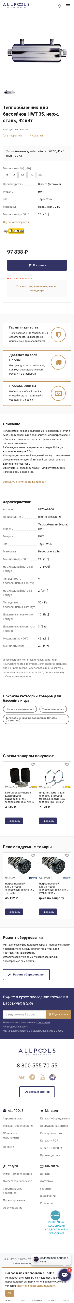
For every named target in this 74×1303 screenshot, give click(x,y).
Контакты (46, 1203)
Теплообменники (53, 709)
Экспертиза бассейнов (17, 1181)
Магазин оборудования (18, 1125)
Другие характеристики (17, 222)
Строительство (12, 1118)
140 (31, 175)
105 (22, 175)
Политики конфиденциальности (36, 1285)
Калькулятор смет (52, 1133)
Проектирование (14, 1200)
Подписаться (60, 1014)
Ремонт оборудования (28, 974)
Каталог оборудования (55, 1118)
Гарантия (46, 1188)
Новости (8, 1146)
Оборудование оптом (54, 1125)
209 (40, 175)
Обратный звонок (37, 1091)
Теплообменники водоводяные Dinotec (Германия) (31, 719)
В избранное (14, 135)
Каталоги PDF (49, 1140)
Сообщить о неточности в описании (24, 481)
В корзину (39, 265)
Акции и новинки (51, 1147)
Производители (50, 1155)
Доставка (46, 1181)
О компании (48, 1195)
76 (14, 175)
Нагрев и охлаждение (20, 709)
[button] (59, 6)
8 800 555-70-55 (37, 1065)
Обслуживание (12, 1207)
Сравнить (38, 135)
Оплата (45, 1173)
